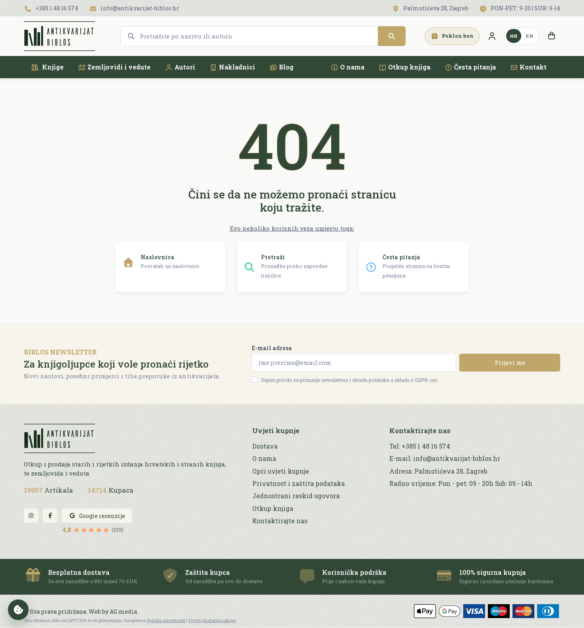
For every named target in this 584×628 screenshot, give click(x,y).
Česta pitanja (475, 67)
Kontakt (533, 67)
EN (529, 36)
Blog (286, 67)
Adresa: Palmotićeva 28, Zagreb (438, 471)
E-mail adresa (271, 348)
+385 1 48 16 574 (56, 8)
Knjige (52, 67)
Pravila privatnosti (166, 620)
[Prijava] (492, 36)
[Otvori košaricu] (551, 36)
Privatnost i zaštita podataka (298, 483)
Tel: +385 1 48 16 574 (419, 446)
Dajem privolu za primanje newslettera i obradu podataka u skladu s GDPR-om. (350, 380)
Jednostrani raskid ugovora (296, 496)
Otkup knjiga (409, 67)
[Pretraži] (392, 36)
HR (514, 36)
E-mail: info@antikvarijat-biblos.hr (444, 458)
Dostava (265, 446)
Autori (184, 67)
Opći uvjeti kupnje (280, 471)
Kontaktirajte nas (279, 521)
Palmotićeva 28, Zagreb (435, 8)
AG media (123, 611)
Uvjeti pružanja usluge (212, 620)
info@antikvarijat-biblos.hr (139, 8)
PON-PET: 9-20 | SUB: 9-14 (524, 8)
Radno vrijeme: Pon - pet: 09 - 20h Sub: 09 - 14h (460, 483)
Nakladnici (237, 67)
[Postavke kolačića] (18, 609)
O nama (352, 67)
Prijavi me (510, 362)
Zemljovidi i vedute (119, 67)
